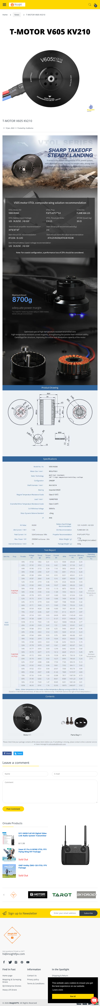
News (16, 14)
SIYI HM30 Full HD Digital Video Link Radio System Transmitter (32, 834)
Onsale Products (12, 823)
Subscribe (88, 913)
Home (5, 14)
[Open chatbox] (94, 1000)
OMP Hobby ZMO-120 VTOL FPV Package (32, 866)
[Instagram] (15, 962)
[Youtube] (27, 962)
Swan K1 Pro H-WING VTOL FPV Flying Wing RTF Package (32, 850)
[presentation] (3, 895)
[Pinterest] (21, 962)
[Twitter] (9, 962)
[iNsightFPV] (17, 5)
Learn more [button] (57, 990)
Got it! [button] (73, 996)
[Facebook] (3, 962)
